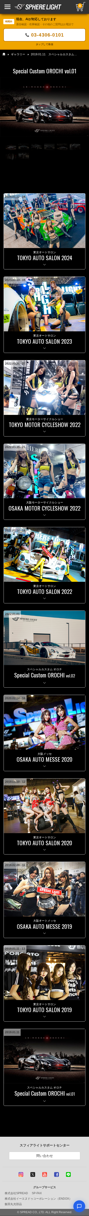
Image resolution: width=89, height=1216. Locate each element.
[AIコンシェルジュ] (79, 1206)
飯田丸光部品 (13, 1204)
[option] (44, 106)
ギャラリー (18, 54)
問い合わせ (44, 1156)
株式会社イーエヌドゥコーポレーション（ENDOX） (38, 1198)
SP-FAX (37, 1193)
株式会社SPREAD (16, 1193)
